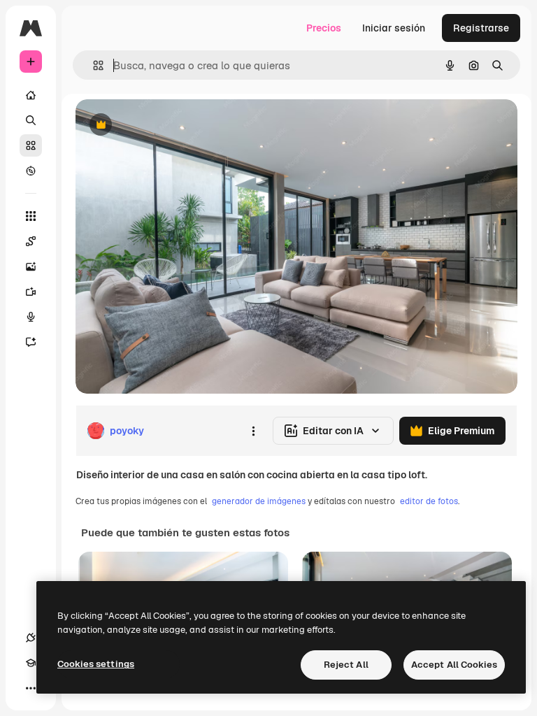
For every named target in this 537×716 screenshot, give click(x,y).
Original (165, 125)
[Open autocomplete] (92, 65)
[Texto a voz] (31, 317)
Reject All (346, 665)
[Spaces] (31, 241)
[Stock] (31, 145)
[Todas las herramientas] (31, 216)
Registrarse (481, 28)
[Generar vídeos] (31, 291)
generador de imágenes (259, 501)
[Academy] (31, 663)
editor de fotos (429, 501)
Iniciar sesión (393, 28)
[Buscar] (31, 120)
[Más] (31, 688)
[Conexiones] (31, 637)
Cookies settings (95, 664)
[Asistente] (31, 342)
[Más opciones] (253, 431)
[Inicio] (31, 95)
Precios (323, 28)
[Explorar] (31, 170)
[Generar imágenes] (31, 266)
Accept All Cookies (454, 665)
